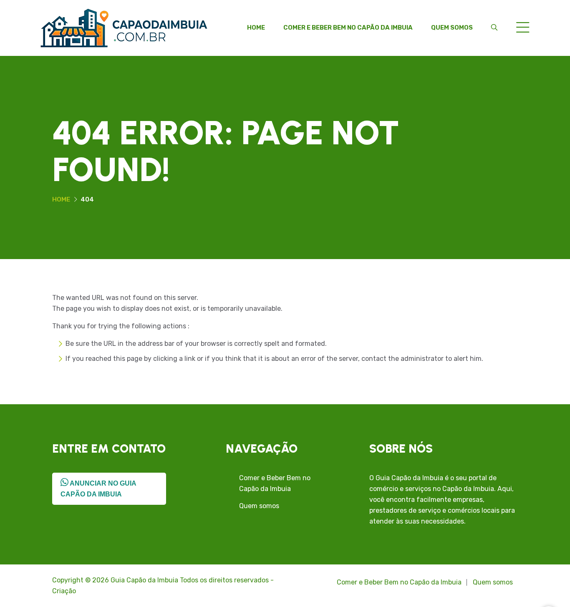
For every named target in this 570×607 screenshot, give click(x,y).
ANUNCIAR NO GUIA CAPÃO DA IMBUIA (98, 489)
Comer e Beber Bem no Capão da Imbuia (348, 27)
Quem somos (452, 27)
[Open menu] (523, 28)
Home (256, 27)
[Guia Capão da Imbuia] (123, 27)
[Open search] (494, 27)
